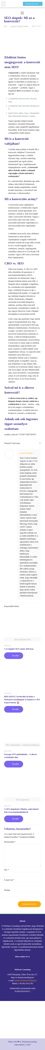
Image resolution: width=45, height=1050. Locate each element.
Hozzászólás (10, 842)
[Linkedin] (29, 963)
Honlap (7, 890)
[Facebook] (15, 963)
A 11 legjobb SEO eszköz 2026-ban (19, 649)
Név (6, 870)
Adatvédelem (19, 1045)
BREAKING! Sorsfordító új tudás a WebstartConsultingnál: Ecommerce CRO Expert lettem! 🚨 (22, 700)
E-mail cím (9, 880)
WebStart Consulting (22, 970)
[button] (3, 4)
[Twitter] (22, 963)
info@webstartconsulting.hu (25, 980)
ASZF (28, 1045)
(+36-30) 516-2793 (25, 983)
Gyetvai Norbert (16, 26)
